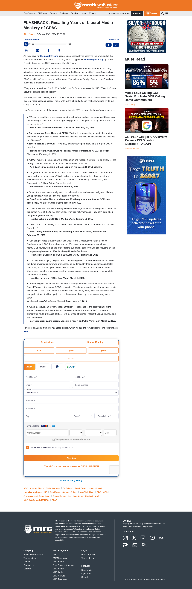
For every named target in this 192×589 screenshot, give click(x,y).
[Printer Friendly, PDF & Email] (38, 51)
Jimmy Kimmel (95, 488)
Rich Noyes (29, 34)
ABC (26, 488)
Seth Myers (55, 492)
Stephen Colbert (69, 492)
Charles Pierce (37, 488)
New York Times (87, 492)
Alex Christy (130, 104)
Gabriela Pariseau (132, 148)
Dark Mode (125, 13)
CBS (105, 492)
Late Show (78, 496)
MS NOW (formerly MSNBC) (36, 500)
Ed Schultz (68, 488)
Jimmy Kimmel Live (62, 496)
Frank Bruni (80, 488)
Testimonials (113, 13)
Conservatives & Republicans (37, 496)
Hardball (89, 496)
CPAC (54, 500)
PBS (99, 492)
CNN (97, 496)
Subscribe (137, 13)
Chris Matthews (53, 488)
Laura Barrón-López (33, 492)
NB (45, 492)
